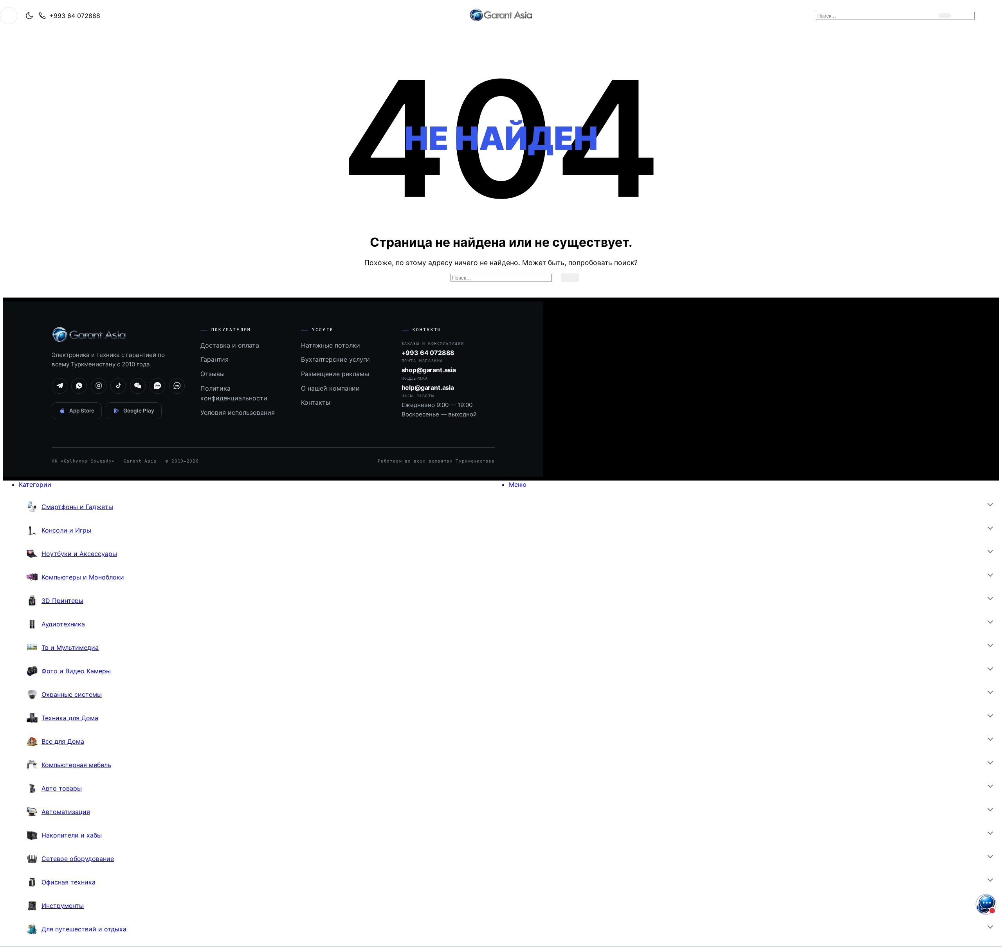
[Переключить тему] (29, 15)
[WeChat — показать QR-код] (138, 386)
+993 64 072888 (74, 16)
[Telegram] (59, 386)
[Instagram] (98, 386)
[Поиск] (945, 15)
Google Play (138, 410)
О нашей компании (330, 388)
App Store (81, 410)
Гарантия (214, 359)
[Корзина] (965, 15)
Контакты (315, 402)
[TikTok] (118, 386)
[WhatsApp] (79, 386)
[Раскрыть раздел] (990, 504)
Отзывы (212, 374)
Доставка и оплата (229, 345)
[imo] (177, 386)
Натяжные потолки (330, 345)
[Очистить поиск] (931, 15)
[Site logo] (501, 21)
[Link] (157, 386)
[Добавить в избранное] (981, 15)
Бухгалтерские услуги (335, 359)
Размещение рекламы (335, 374)
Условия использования (237, 412)
